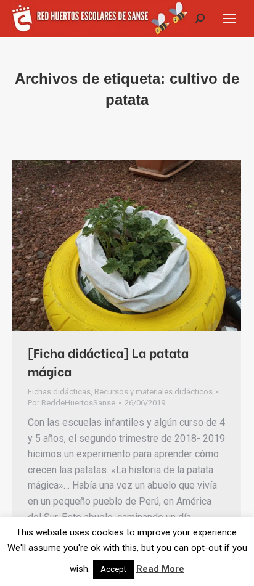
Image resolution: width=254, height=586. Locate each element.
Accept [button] (113, 569)
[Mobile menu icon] (229, 18)
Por (71, 402)
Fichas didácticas (59, 391)
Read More (160, 568)
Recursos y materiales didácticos (153, 391)
